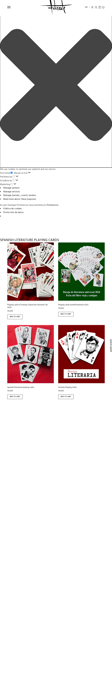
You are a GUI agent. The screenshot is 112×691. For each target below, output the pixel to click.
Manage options (11, 188)
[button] (56, 85)
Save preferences (37, 205)
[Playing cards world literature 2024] (81, 271)
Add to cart (15, 316)
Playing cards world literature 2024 (73, 304)
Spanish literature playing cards (20, 387)
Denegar (12, 205)
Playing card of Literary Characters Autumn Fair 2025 (27, 306)
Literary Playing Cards (67, 387)
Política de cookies (12, 209)
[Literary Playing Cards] (81, 354)
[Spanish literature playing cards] (30, 354)
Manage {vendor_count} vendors (19, 195)
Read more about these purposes (19, 199)
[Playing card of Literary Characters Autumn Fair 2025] (30, 271)
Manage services (11, 192)
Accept (3, 205)
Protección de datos (13, 212)
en (86, 7)
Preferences (22, 205)
